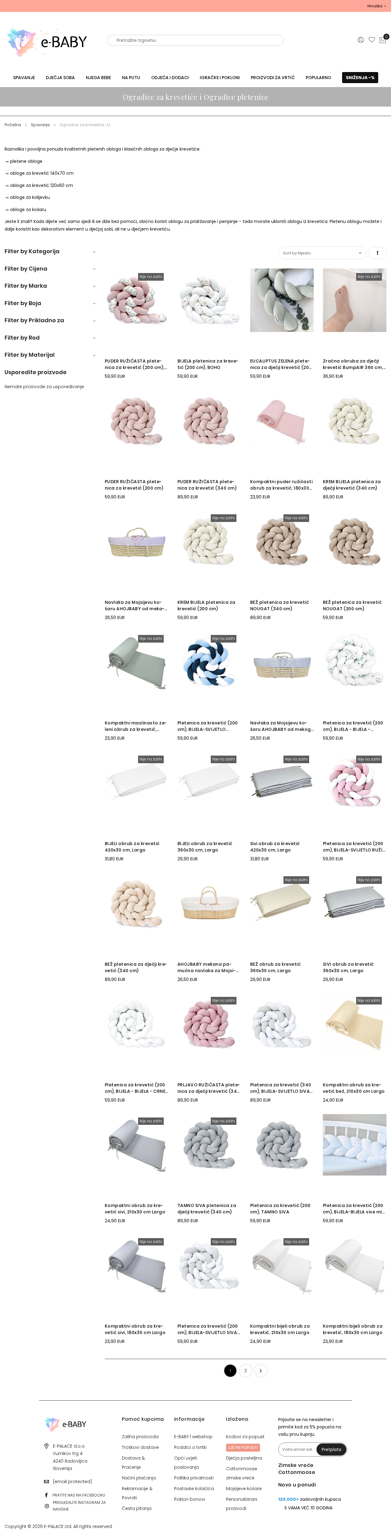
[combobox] (195, 40)
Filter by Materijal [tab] (30, 355)
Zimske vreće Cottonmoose (297, 1469)
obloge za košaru (28, 209)
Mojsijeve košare (244, 1489)
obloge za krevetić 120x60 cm (41, 185)
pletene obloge (26, 161)
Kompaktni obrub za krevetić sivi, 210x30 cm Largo (135, 1208)
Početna (13, 125)
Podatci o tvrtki (190, 1447)
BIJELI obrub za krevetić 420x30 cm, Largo (132, 846)
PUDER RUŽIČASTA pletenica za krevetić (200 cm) (134, 485)
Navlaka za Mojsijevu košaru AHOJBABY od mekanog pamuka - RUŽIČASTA (135, 605)
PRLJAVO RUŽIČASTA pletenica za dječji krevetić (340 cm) (208, 1088)
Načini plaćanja (139, 1478)
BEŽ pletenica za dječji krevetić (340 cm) (136, 967)
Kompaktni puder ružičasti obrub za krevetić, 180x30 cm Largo (281, 485)
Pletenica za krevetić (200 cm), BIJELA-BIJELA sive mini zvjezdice (354, 1208)
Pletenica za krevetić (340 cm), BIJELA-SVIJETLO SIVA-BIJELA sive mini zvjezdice (281, 1088)
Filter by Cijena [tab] (26, 268)
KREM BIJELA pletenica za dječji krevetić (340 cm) (352, 485)
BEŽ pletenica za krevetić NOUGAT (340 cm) (279, 605)
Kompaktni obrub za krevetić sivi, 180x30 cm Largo (135, 1329)
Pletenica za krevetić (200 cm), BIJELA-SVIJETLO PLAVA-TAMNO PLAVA (207, 726)
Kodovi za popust (245, 1437)
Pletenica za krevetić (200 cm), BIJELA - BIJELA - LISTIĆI (353, 726)
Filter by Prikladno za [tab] (34, 320)
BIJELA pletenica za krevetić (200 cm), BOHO (208, 364)
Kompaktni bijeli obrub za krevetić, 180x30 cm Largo (353, 1329)
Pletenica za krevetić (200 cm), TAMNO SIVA (280, 1208)
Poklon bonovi (189, 1499)
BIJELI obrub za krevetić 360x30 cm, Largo (204, 846)
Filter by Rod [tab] (22, 337)
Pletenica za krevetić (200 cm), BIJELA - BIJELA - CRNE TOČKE (135, 1088)
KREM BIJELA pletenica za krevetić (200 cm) (206, 605)
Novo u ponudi (297, 1484)
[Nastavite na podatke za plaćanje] (261, 1371)
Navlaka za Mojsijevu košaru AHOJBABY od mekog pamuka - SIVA (280, 726)
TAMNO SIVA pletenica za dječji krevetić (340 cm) (206, 1208)
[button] (376, 6)
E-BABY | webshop (193, 1437)
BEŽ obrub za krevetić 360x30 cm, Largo (275, 967)
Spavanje (41, 125)
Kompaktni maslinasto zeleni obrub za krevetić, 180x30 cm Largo (136, 726)
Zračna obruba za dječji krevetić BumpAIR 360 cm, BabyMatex (353, 364)
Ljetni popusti (243, 1447)
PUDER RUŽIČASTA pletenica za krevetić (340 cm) (207, 485)
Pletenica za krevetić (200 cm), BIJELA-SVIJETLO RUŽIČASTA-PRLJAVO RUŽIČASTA (354, 846)
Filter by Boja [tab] (23, 303)
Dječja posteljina (244, 1458)
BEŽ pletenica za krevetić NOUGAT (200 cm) (352, 605)
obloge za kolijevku (30, 197)
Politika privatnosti (194, 1478)
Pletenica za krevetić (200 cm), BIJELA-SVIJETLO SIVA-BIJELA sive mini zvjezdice (208, 1329)
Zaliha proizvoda (140, 1437)
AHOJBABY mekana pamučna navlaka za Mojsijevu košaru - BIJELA (206, 967)
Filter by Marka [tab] (26, 286)
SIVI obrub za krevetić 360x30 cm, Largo (348, 967)
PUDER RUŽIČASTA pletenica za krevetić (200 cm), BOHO (134, 364)
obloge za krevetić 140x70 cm (42, 173)
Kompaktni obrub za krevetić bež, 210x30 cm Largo (354, 1088)
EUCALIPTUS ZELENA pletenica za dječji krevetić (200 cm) (281, 364)
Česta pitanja (137, 1508)
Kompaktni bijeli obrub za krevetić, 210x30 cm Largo (280, 1329)
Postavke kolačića (194, 1489)
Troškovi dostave (140, 1447)
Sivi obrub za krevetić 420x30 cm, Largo (275, 846)
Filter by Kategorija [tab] (32, 251)
